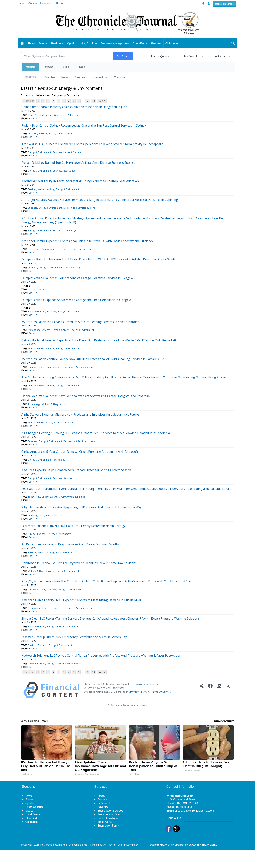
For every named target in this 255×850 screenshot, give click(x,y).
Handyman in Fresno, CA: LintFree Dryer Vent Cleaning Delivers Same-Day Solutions (79, 563)
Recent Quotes (160, 56)
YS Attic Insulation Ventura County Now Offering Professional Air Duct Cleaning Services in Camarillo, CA (92, 359)
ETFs (66, 67)
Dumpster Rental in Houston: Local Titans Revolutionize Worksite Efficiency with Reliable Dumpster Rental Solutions (100, 259)
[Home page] (127, 22)
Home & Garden (72, 152)
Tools (82, 67)
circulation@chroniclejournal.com (194, 810)
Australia (32, 133)
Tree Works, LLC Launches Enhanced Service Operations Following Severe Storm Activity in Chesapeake (92, 144)
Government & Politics (66, 115)
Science (63, 404)
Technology (69, 230)
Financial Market (54, 515)
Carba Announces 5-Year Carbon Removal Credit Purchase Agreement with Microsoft (79, 452)
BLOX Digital (209, 844)
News (64, 77)
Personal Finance (44, 115)
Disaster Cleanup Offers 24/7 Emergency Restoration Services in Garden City (74, 637)
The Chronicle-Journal (51, 844)
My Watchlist (192, 56)
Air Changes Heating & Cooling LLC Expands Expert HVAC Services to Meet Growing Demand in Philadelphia (95, 433)
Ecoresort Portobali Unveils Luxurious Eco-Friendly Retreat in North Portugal (73, 526)
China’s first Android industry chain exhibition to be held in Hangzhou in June (74, 107)
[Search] (233, 43)
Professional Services (39, 329)
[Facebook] (210, 690)
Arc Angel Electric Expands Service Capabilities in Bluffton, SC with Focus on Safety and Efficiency (87, 241)
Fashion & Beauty (37, 589)
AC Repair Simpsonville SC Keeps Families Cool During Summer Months (70, 544)
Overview (49, 77)
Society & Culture (55, 422)
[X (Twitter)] (201, 690)
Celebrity (32, 515)
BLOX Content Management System (179, 844)
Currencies (80, 77)
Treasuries (120, 77)
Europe (31, 533)
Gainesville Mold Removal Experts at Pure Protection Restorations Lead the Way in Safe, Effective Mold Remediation (100, 340)
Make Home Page (224, 3)
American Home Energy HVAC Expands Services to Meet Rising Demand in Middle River (81, 600)
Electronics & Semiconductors (79, 207)
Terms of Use (115, 844)
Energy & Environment (60, 133)
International (100, 77)
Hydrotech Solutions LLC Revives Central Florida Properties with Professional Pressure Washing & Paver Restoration (101, 655)
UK (31, 286)
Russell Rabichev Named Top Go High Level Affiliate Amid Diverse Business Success (78, 163)
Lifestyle (52, 589)
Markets (30, 67)
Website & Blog (46, 189)
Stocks (49, 67)
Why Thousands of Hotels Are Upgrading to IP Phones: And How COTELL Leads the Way (81, 507)
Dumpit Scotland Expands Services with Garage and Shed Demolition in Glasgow (76, 300)
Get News (33, 118)
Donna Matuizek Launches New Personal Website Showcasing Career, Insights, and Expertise (85, 396)
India (30, 115)
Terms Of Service (161, 691)
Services (43, 133)
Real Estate (69, 170)
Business (57, 152)
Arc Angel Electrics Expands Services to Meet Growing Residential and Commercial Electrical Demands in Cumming (99, 200)
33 (93, 101)
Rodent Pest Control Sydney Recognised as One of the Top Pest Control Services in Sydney (83, 125)
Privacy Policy (138, 691)
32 (87, 101)
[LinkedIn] (219, 690)
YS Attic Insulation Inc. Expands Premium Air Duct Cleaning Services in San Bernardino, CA (82, 322)
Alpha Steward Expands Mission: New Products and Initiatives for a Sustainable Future (80, 414)
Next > (102, 101)
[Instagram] (228, 690)
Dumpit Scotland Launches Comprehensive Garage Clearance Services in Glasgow (77, 278)
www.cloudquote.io (147, 684)
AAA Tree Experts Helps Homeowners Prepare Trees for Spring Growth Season (76, 470)
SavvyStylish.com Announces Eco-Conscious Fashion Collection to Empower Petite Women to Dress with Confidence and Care (106, 581)
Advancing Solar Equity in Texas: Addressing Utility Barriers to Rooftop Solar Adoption (80, 181)
